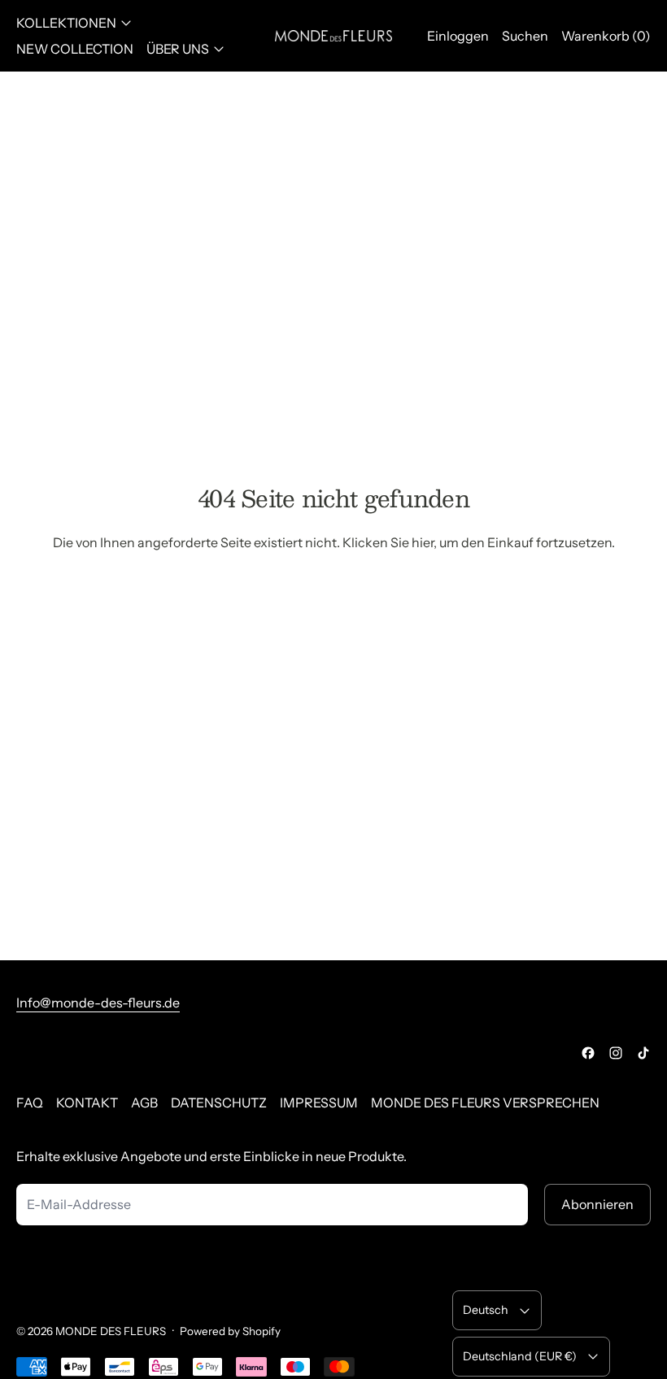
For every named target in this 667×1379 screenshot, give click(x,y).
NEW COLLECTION (74, 49)
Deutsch (485, 1310)
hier (423, 542)
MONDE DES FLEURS (110, 1331)
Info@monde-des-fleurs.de (98, 1002)
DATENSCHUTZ (219, 1102)
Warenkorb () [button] (606, 36)
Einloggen (458, 36)
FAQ (29, 1102)
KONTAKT (87, 1102)
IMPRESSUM (319, 1102)
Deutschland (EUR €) (520, 1356)
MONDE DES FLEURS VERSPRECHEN (485, 1102)
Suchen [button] (525, 36)
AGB (144, 1102)
